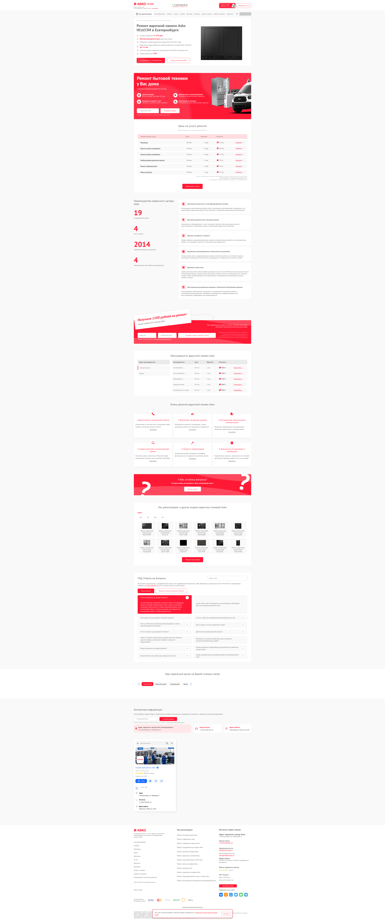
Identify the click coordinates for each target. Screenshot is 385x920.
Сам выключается (178, 373)
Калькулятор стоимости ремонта (145, 877)
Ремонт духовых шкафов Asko (187, 852)
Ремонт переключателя (148, 166)
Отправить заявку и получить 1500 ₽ (197, 335)
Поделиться (221, 895)
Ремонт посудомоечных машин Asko (190, 847)
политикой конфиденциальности (162, 339)
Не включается (178, 368)
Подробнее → (238, 368)
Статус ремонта (245, 14)
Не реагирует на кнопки (181, 390)
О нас (175, 14)
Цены (169, 14)
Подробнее (153, 430)
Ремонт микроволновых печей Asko (190, 860)
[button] (138, 684)
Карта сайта (138, 890)
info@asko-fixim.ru (226, 850)
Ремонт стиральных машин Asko (188, 843)
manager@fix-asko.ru (226, 855)
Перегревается (178, 379)
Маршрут (143, 781)
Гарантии (197, 14)
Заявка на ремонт (219, 14)
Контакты (230, 14)
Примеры (137, 849)
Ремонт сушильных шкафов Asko (188, 872)
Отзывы (182, 14)
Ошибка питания (178, 384)
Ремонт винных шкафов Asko (187, 864)
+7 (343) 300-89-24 (181, 5)
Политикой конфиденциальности (176, 722)
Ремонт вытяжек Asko (184, 868)
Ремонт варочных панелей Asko (188, 856)
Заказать (239, 142)
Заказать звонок (192, 489)
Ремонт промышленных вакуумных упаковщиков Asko (196, 881)
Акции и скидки (207, 14)
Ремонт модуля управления (150, 148)
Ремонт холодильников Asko (187, 835)
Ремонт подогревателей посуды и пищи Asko (193, 876)
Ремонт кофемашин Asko (186, 839)
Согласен (226, 914)
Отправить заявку (170, 111)
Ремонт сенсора (146, 172)
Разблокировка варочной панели (152, 160)
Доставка (189, 14)
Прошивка (144, 143)
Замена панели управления (150, 154)
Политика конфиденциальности (192, 907)
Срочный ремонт (160, 14)
